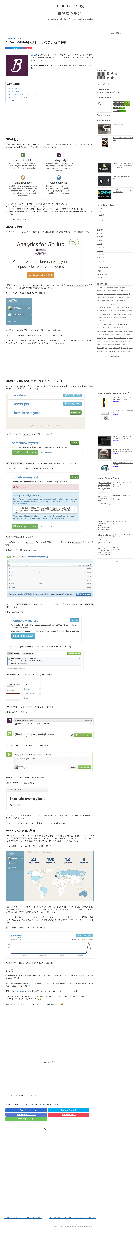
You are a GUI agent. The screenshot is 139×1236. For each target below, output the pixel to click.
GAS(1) (106, 307)
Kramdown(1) (128, 320)
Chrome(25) (118, 297)
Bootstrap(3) (120, 294)
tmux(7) (124, 344)
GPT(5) (120, 310)
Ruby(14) (125, 338)
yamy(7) (125, 351)
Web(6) (131, 348)
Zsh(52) (130, 351)
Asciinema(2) (109, 290)
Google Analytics (17, 991)
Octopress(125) (102, 331)
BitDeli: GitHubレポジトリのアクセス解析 (36, 42)
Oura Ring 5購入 (118, 124)
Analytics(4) (115, 287)
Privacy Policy (72, 1224)
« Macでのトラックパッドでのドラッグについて (23, 1218)
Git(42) (122, 307)
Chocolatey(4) (110, 297)
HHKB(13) (129, 310)
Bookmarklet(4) (112, 294)
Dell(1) (110, 300)
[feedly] (75, 14)
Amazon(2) (109, 287)
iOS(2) (124, 314)
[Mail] (60, 14)
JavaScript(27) (117, 317)
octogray (90, 1226)
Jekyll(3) (124, 317)
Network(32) (113, 327)
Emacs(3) (106, 304)
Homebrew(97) (106, 314)
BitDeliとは (12, 88)
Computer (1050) (102, 274)
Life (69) (99, 277)
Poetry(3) (99, 334)
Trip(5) (106, 348)
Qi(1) (105, 338)
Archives (49, 19)
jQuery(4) (129, 317)
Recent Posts (103, 120)
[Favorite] (79, 14)
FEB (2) (101, 215)
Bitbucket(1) (100, 294)
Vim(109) (117, 348)
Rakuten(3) (110, 338)
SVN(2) (104, 344)
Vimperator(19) (124, 348)
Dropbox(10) (100, 304)
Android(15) (122, 287)
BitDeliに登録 (13, 91)
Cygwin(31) (105, 300)
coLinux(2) (128, 297)
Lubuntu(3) (116, 324)
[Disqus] (50, 1188)
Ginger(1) (117, 307)
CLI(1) (123, 297)
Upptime (107, 115)
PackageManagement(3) (121, 331)
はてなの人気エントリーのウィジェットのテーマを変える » (72, 1218)
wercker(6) (99, 351)
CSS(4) (99, 300)
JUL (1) (101, 211)
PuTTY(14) (122, 334)
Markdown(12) (100, 327)
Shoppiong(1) (126, 341)
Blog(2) (106, 294)
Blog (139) (100, 271)
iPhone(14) (100, 317)
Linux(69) (105, 324)
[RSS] (71, 14)
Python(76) (100, 338)
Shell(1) (113, 341)
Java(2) (111, 317)
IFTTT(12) (114, 314)
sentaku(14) (107, 341)
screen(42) (100, 341)
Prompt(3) (116, 334)
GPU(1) (124, 310)
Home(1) (99, 314)
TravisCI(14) (100, 348)
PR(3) (111, 334)
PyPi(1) (128, 334)
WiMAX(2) (105, 351)
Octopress (75, 1226)
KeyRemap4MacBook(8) (118, 320)
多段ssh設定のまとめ (119, 521)
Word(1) (120, 351)
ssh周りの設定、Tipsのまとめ (122, 534)
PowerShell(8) (106, 334)
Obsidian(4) (120, 327)
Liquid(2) (110, 324)
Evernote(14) (118, 304)
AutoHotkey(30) (117, 290)
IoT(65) (128, 314)
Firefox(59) (100, 307)
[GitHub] (67, 14)
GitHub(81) (128, 307)
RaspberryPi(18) (118, 338)
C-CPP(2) (104, 297)
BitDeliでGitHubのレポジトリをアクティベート (26, 94)
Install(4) (119, 314)
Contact (64, 1224)
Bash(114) (125, 290)
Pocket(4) (130, 331)
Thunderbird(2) (118, 344)
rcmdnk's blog (69, 5)
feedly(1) (125, 304)
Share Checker (61, 19)
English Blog (88, 19)
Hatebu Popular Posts (108, 478)
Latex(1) (99, 324)
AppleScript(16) (101, 290)
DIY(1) (120, 300)
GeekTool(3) (111, 307)
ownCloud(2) (111, 331)
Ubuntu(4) (111, 348)
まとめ (11, 100)
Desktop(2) (115, 300)
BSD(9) (99, 297)
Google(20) (114, 310)
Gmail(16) (99, 310)
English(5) (112, 304)
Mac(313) (123, 324)
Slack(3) (99, 344)
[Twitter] (63, 14)
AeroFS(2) (99, 287)
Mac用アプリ (117, 547)
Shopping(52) (119, 341)
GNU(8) (105, 310)
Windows (72, 19)
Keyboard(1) (108, 320)
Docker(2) (124, 300)
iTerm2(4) (106, 317)
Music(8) (107, 327)
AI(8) (104, 287)
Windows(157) (113, 351)
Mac (79, 19)
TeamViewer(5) (110, 344)
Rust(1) (131, 338)
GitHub (33, 55)
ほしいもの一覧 (103, 84)
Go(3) (109, 310)
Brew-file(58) (126, 294)
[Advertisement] (50, 121)
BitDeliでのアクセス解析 (17, 97)
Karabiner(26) (100, 320)
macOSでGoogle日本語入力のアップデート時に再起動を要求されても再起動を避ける (123, 165)
